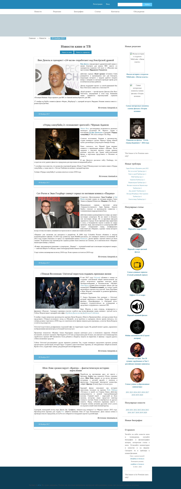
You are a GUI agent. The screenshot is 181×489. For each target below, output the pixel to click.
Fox (62, 412)
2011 (127, 392)
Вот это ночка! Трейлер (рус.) (137, 171)
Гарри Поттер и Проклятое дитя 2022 (137, 168)
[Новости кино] (67, 52)
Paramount (83, 238)
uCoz (39, 485)
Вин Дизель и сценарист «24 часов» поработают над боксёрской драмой (76, 60)
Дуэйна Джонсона (95, 132)
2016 (143, 392)
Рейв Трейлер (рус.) (137, 177)
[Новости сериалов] (82, 52)
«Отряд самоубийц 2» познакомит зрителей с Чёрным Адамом (76, 125)
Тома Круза (84, 285)
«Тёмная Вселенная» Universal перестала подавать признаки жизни (75, 273)
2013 (131, 392)
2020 (141, 395)
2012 (135, 410)
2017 (147, 392)
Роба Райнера (112, 390)
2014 (135, 392)
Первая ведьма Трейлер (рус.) (137, 182)
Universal (97, 277)
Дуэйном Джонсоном (73, 313)
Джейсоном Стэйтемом (90, 313)
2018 (133, 395)
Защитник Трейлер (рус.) (137, 179)
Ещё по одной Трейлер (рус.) (137, 174)
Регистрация (97, 4)
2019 (137, 395)
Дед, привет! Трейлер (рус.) (137, 191)
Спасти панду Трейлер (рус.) (137, 199)
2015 (139, 392)
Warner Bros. (84, 128)
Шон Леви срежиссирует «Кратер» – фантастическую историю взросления (75, 369)
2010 (127, 410)
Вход (108, 4)
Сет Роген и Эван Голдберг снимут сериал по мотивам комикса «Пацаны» (76, 193)
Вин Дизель (84, 64)
